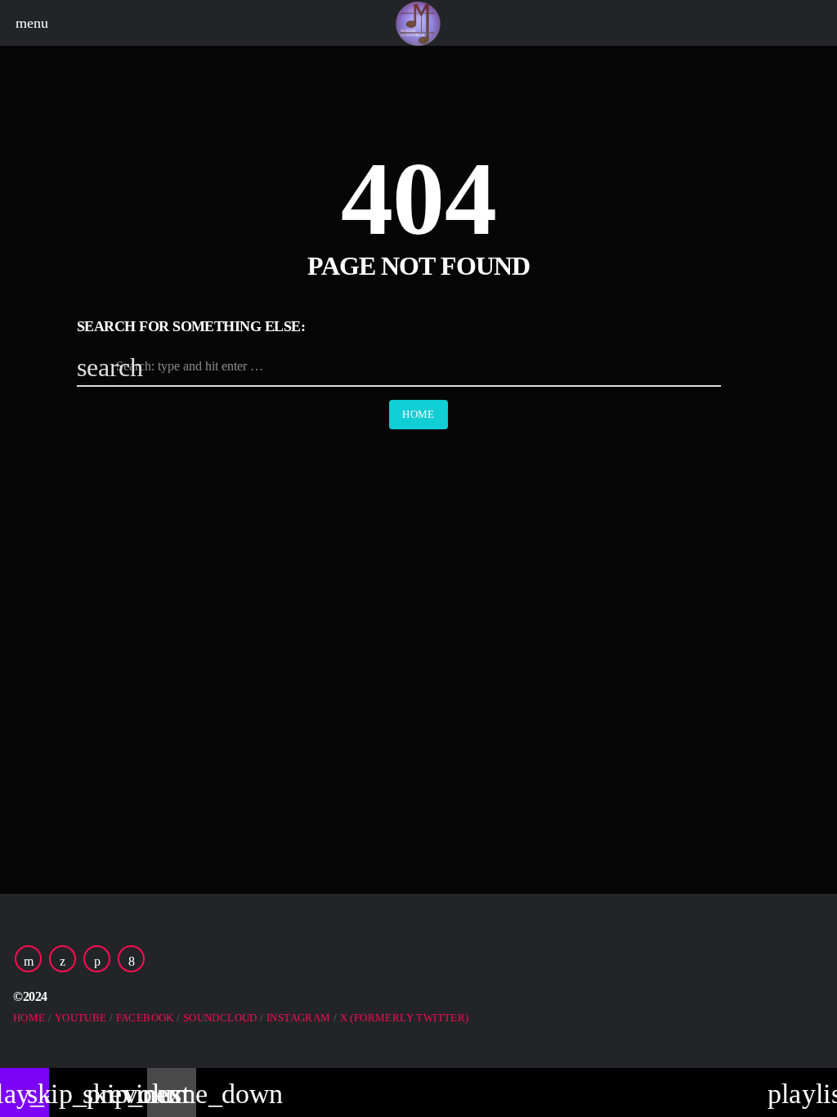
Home (418, 414)
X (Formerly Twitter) (404, 1018)
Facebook (145, 1018)
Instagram (298, 1018)
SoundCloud (220, 1018)
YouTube (81, 1018)
